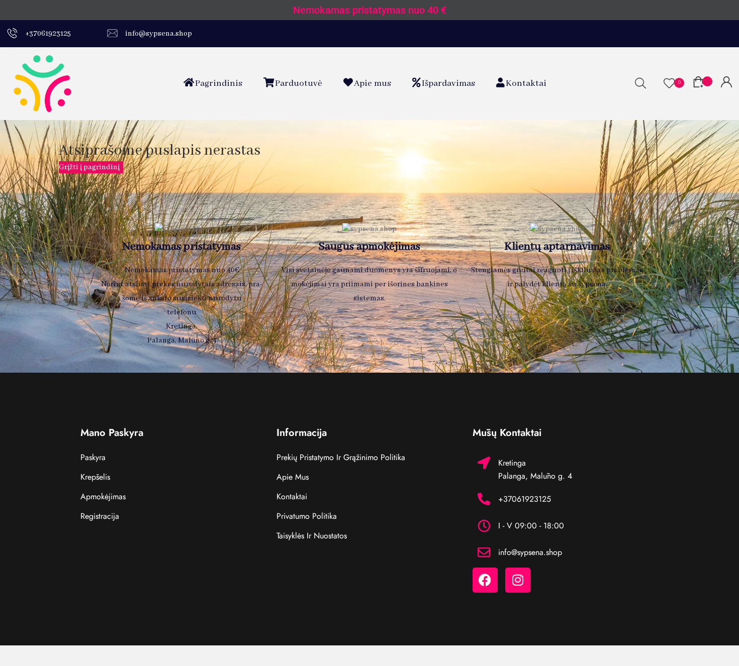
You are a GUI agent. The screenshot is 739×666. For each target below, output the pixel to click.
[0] (669, 83)
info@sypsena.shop (158, 33)
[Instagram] (517, 580)
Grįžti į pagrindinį (90, 167)
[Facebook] (485, 580)
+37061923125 (47, 33)
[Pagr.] (42, 83)
